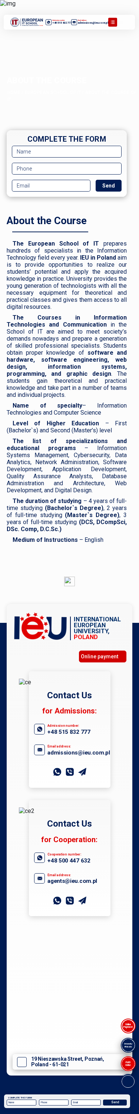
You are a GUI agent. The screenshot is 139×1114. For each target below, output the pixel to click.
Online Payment (128, 1026)
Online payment (99, 656)
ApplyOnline (128, 1063)
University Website (128, 1045)
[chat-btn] (128, 1081)
